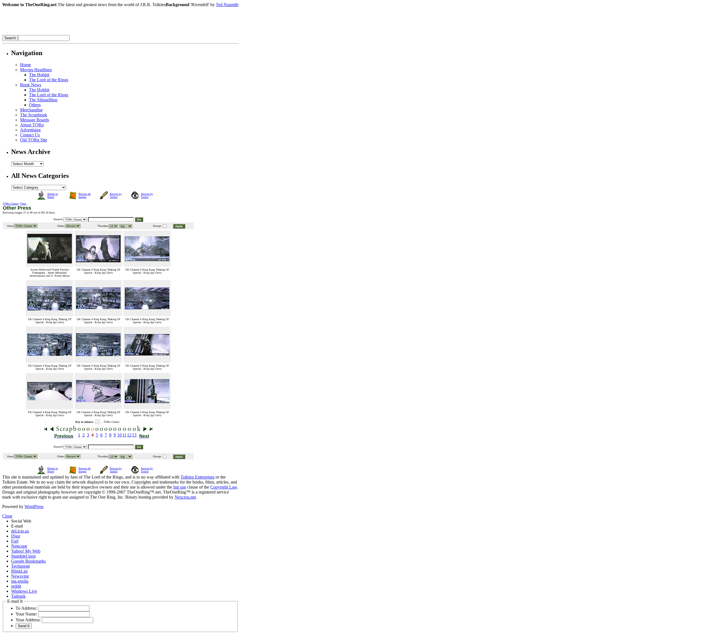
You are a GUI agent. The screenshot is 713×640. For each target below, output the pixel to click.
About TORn (32, 124)
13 (134, 435)
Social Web (21, 521)
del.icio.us (20, 531)
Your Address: (28, 619)
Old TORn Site (33, 140)
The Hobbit (39, 74)
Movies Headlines (36, 69)
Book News (30, 84)
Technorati (20, 566)
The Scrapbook (33, 114)
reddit (16, 586)
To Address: (26, 608)
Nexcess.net (185, 497)
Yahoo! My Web (25, 551)
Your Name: (26, 614)
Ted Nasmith (227, 4)
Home (25, 64)
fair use (179, 487)
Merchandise (31, 109)
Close (7, 516)
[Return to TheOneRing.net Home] (85, 33)
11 (124, 435)
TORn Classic (11, 203)
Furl (14, 541)
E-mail (17, 526)
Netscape (19, 546)
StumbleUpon (23, 556)
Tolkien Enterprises (197, 477)
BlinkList (19, 571)
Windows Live (24, 591)
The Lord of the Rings (48, 79)
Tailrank (18, 596)
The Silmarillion (43, 99)
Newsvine (20, 576)
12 (129, 435)
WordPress (34, 506)
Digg (15, 536)
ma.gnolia (19, 581)
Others (35, 104)
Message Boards (34, 119)
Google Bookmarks (28, 561)
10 (119, 435)
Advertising (30, 129)
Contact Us (30, 135)
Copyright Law (223, 487)
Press (23, 203)
